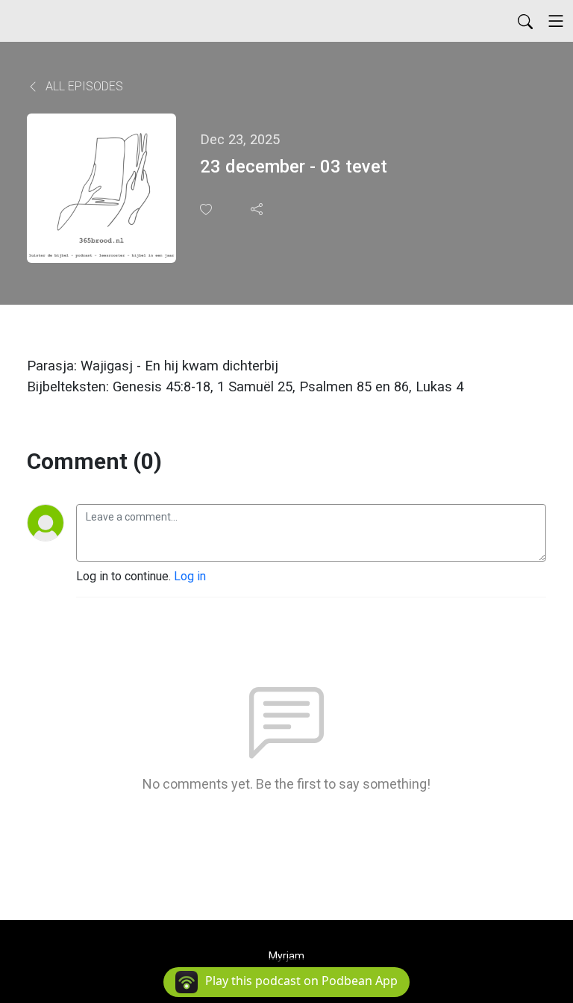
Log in (190, 576)
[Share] (258, 209)
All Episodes (83, 86)
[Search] (525, 21)
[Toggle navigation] (556, 21)
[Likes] (207, 209)
